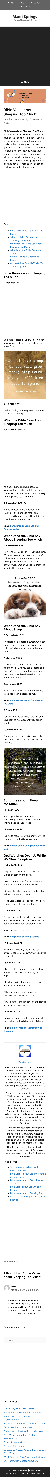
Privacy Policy (36, 3)
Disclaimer (24, 3)
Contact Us (25, 6)
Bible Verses (13, 1261)
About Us (13, 1470)
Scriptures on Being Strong (24, 936)
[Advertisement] (25, 52)
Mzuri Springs (12, 3)
